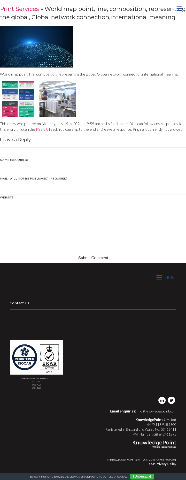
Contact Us (20, 303)
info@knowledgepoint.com (156, 411)
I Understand (142, 476)
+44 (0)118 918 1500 (160, 424)
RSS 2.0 (42, 129)
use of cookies (117, 476)
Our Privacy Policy (162, 464)
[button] (169, 277)
